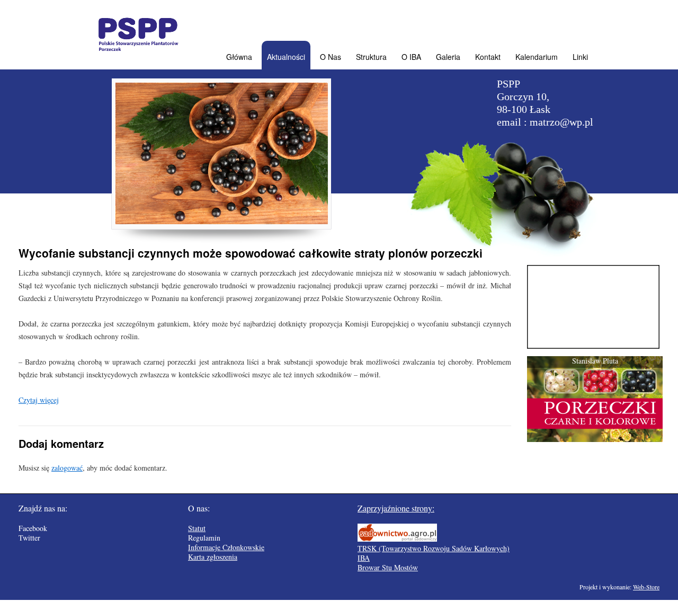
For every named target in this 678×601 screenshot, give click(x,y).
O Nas (330, 56)
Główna (239, 56)
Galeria (448, 56)
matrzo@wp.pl (561, 122)
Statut (197, 528)
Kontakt (488, 56)
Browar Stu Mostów (388, 567)
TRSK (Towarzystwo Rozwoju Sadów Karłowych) (434, 548)
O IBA (411, 56)
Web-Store (646, 586)
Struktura (371, 56)
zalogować (67, 468)
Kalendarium (536, 56)
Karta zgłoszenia (212, 557)
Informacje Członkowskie (226, 547)
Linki (580, 56)
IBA (364, 558)
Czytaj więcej (39, 400)
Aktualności (286, 56)
